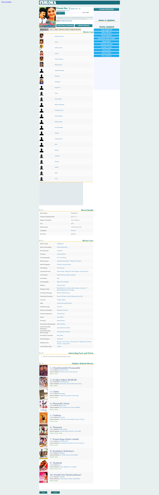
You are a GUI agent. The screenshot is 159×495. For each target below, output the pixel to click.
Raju (58, 278)
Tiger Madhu (60, 317)
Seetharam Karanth (63, 370)
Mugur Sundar (62, 405)
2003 (52, 405)
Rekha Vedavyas (75, 419)
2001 (72, 223)
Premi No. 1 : (44, 29)
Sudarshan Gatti (59, 110)
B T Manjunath (81, 341)
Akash (61, 466)
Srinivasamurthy (59, 59)
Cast (51, 29)
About (43, 492)
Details (61, 29)
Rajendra (59, 341)
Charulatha (74, 466)
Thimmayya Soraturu (62, 310)
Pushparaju (68, 271)
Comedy (55, 385)
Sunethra (59, 343)
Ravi (56, 144)
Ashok (58, 271)
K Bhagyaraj (60, 243)
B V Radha (63, 455)
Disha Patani (106, 53)
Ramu (61, 335)
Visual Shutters (61, 313)
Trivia (67, 29)
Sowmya (82, 288)
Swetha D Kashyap (71, 296)
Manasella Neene (61, 403)
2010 (52, 476)
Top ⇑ (41, 31)
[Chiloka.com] (47, 2)
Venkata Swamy (61, 285)
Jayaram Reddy (59, 127)
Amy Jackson (106, 56)
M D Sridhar (62, 417)
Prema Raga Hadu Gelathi (66, 439)
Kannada (73, 230)
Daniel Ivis (57, 87)
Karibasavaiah (58, 47)
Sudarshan (88, 341)
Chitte (56, 391)
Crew (56, 29)
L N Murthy (62, 476)
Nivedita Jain (80, 443)
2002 (52, 429)
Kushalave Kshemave (63, 451)
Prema (56, 42)
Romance (68, 10)
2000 (52, 381)
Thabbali (57, 463)
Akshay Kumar (64, 478)
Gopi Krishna (76, 478)
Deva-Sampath (65, 281)
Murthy (57, 150)
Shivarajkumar (63, 443)
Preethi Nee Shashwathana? (67, 474)
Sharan (68, 455)
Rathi (56, 173)
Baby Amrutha (75, 288)
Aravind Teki (60, 303)
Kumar (59, 296)
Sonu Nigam (71, 290)
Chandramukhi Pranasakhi (66, 368)
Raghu (62, 271)
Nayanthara (106, 41)
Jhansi (56, 93)
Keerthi (70, 478)
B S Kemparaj (60, 268)
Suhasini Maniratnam (72, 383)
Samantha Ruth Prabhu (106, 38)
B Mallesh (77, 407)
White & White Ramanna (63, 292)
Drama (56, 373)
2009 (52, 465)
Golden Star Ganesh (65, 419)
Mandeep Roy (58, 64)
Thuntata (57, 427)
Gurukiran (59, 250)
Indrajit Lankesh (63, 429)
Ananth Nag (63, 383)
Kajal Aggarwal (106, 30)
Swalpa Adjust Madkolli (65, 379)
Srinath (56, 53)
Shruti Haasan (106, 35)
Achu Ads (59, 306)
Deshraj (57, 133)
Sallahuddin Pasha (59, 70)
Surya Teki (80, 296)
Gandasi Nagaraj (61, 299)
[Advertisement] (61, 193)
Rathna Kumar (58, 121)
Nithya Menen (106, 33)
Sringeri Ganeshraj (70, 275)
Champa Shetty (66, 343)
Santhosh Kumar (84, 271)
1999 (52, 370)
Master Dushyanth (59, 104)
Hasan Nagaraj (58, 116)
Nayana (68, 341)
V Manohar (72, 261)
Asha (63, 341)
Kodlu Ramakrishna (66, 20)
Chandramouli (58, 138)
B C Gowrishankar (62, 257)
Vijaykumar (60, 339)
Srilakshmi (57, 81)
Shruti (80, 383)
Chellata (57, 415)
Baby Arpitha (58, 99)
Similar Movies (76, 29)
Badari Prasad (68, 303)
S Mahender (62, 453)
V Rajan (59, 346)
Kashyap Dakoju (61, 254)
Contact (55, 492)
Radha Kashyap (61, 275)
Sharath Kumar (61, 320)
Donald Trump (106, 47)
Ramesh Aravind (59, 36)
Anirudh (69, 395)
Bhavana (75, 371)
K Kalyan (78, 261)
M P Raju (57, 76)
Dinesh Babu (62, 393)
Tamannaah (106, 50)
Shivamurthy (73, 341)
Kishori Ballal (74, 455)
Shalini (56, 167)
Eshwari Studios (61, 324)
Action (59, 468)
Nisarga (57, 161)
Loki (60, 465)
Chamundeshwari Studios (63, 327)
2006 (52, 417)
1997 (52, 441)
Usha (56, 178)
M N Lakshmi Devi (65, 407)
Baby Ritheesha (61, 288)
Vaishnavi (57, 155)
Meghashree (67, 466)
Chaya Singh (75, 395)
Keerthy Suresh (106, 44)
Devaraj (82, 419)
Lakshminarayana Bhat (63, 261)
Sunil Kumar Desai (63, 441)
